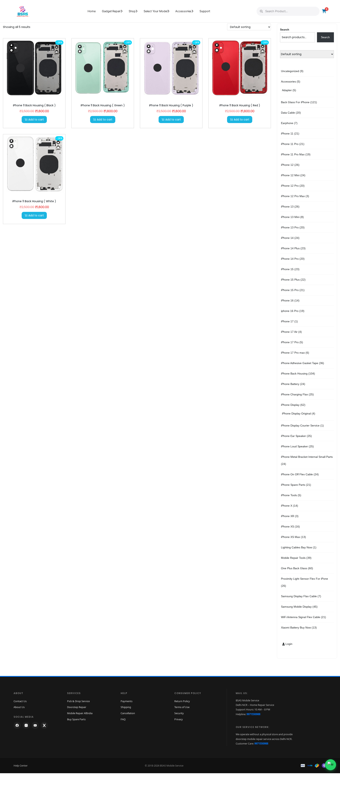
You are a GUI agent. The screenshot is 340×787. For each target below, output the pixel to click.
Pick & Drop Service (78, 701)
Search (284, 29)
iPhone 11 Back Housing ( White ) (34, 201)
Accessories (183, 11)
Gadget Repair (111, 11)
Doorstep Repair (76, 707)
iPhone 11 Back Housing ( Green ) (103, 105)
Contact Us (20, 701)
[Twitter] (44, 725)
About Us (19, 707)
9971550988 (253, 714)
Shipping (126, 707)
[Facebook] (17, 725)
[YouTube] (35, 725)
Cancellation (128, 713)
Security (179, 713)
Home (92, 11)
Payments (126, 701)
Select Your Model (155, 11)
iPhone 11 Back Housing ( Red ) (239, 105)
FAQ (123, 719)
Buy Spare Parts (76, 719)
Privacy (178, 719)
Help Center (21, 765)
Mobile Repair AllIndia (79, 713)
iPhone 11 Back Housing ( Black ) (34, 105)
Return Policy (182, 701)
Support (205, 11)
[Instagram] (26, 725)
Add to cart (36, 119)
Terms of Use (181, 707)
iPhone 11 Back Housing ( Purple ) (171, 105)
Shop (132, 11)
